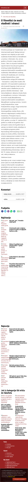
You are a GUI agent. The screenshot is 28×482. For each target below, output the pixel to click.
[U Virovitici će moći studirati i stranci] (14, 38)
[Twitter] (5, 211)
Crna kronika (10, 455)
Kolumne (8, 453)
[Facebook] (2, 211)
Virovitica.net (5, 8)
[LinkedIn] (14, 211)
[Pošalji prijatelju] (18, 211)
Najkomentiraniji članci (12, 464)
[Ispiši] (21, 211)
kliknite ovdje (11, 476)
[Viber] (8, 211)
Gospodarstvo (10, 446)
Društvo (8, 444)
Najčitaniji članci (10, 462)
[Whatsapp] (11, 211)
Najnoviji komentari (11, 465)
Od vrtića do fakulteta (9, 17)
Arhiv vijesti (9, 456)
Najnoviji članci (10, 467)
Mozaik (8, 447)
